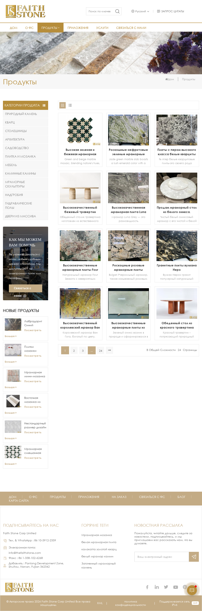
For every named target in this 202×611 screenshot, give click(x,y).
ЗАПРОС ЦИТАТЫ (172, 11)
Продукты (49, 27)
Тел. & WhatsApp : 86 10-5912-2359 (32, 540)
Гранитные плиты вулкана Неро (177, 267)
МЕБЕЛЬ (11, 165)
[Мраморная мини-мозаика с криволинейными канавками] (13, 375)
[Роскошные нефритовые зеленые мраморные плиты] (128, 144)
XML (100, 603)
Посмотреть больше (23, 333)
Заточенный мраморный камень (98, 565)
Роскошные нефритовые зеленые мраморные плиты (128, 152)
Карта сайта (19, 500)
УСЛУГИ (102, 27)
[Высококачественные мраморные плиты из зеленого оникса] (128, 317)
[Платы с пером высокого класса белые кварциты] (176, 144)
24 (100, 350)
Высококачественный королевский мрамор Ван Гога (80, 325)
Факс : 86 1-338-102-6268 (26, 558)
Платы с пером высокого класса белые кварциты (176, 152)
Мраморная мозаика (96, 535)
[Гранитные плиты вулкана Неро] (176, 260)
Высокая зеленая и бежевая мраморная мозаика (80, 152)
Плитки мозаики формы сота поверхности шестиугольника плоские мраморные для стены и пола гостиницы (35, 349)
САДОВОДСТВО (17, 148)
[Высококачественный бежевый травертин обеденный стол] (80, 202)
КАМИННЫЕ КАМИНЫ (20, 173)
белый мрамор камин (97, 556)
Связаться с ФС (152, 497)
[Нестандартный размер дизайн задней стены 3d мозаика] (13, 426)
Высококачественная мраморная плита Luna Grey (128, 210)
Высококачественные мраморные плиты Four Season (80, 267)
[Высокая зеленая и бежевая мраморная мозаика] (80, 144)
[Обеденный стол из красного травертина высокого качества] (176, 317)
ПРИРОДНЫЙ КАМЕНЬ (21, 114)
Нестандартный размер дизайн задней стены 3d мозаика (35, 425)
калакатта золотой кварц (99, 549)
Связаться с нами (131, 27)
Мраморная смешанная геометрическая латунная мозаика (35, 451)
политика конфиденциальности (130, 603)
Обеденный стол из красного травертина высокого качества (177, 325)
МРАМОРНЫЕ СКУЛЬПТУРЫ (15, 184)
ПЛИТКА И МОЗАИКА (20, 156)
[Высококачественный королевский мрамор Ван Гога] (80, 317)
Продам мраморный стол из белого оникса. (177, 210)
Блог (181, 497)
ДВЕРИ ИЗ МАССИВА (20, 216)
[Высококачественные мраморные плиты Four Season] (80, 260)
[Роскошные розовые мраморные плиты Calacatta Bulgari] (128, 260)
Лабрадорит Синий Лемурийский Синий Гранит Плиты (34, 323)
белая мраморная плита (98, 542)
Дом (13, 27)
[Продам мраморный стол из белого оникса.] (176, 202)
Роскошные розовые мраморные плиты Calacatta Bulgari (128, 267)
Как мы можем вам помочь (25, 242)
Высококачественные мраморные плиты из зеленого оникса (128, 325)
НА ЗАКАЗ (119, 497)
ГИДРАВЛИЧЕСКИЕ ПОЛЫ (18, 205)
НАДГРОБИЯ (14, 195)
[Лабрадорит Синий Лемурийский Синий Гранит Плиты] (13, 324)
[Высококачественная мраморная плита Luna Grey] (128, 202)
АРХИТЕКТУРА (15, 139)
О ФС (29, 27)
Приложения (77, 27)
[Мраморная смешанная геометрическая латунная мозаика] (13, 452)
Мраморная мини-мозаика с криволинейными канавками (35, 374)
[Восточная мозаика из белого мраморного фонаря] (13, 401)
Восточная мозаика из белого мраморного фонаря (33, 400)
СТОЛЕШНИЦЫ (16, 131)
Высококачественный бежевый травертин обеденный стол (80, 210)
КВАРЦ (10, 122)
